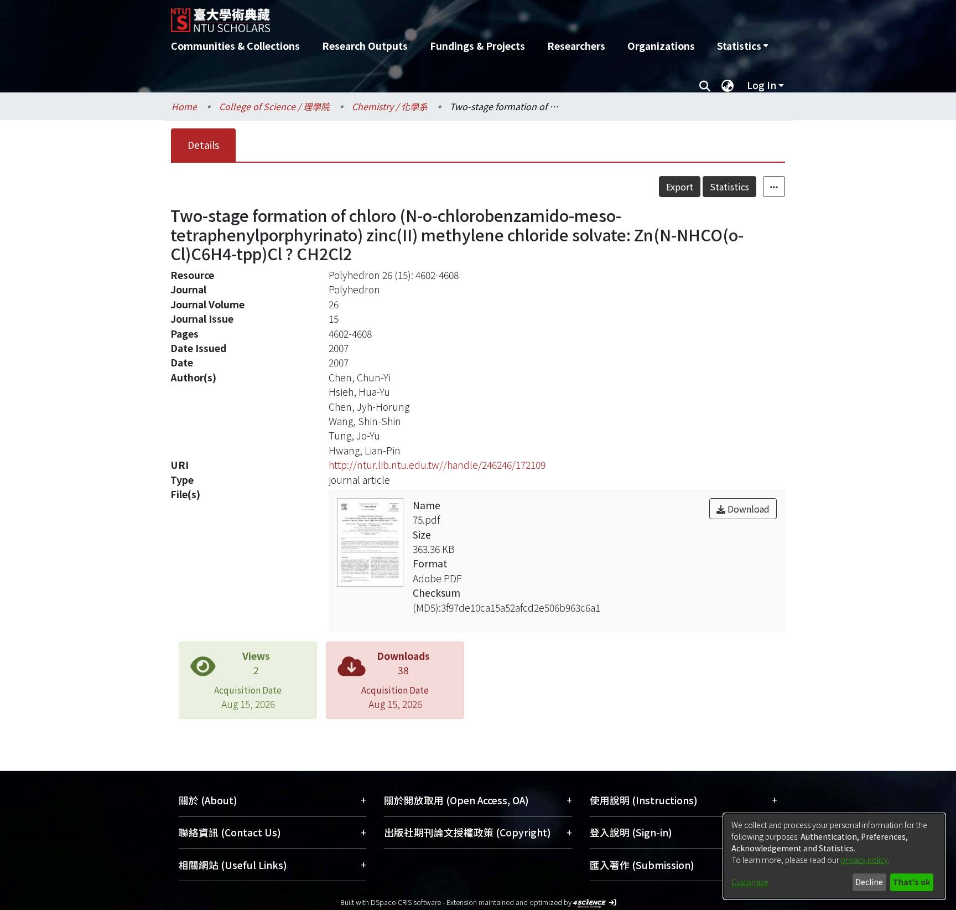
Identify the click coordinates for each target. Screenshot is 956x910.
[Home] (418, 16)
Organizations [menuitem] (661, 46)
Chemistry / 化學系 (390, 106)
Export (679, 186)
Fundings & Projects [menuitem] (477, 46)
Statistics (729, 186)
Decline (869, 881)
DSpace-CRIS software (406, 902)
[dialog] (834, 856)
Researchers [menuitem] (576, 46)
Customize (749, 881)
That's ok (911, 881)
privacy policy (864, 859)
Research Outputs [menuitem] (365, 46)
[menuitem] (742, 46)
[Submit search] (704, 85)
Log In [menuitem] (761, 85)
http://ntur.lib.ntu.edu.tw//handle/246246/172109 (437, 465)
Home (184, 106)
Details (203, 145)
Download (747, 508)
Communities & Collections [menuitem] (235, 46)
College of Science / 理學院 (274, 106)
